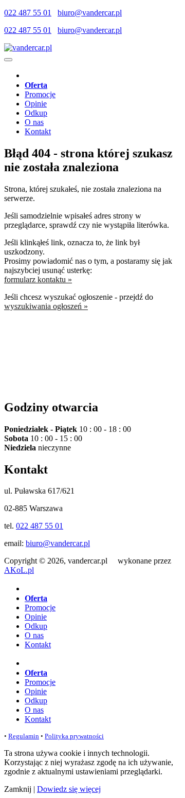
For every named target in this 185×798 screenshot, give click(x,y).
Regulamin (23, 736)
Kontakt (38, 131)
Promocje (40, 94)
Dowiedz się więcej (69, 789)
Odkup (36, 112)
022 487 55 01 (27, 12)
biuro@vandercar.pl (90, 12)
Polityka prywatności (74, 736)
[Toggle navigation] (8, 59)
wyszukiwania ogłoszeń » (46, 306)
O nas (34, 122)
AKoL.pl (19, 570)
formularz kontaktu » (38, 279)
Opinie (36, 103)
